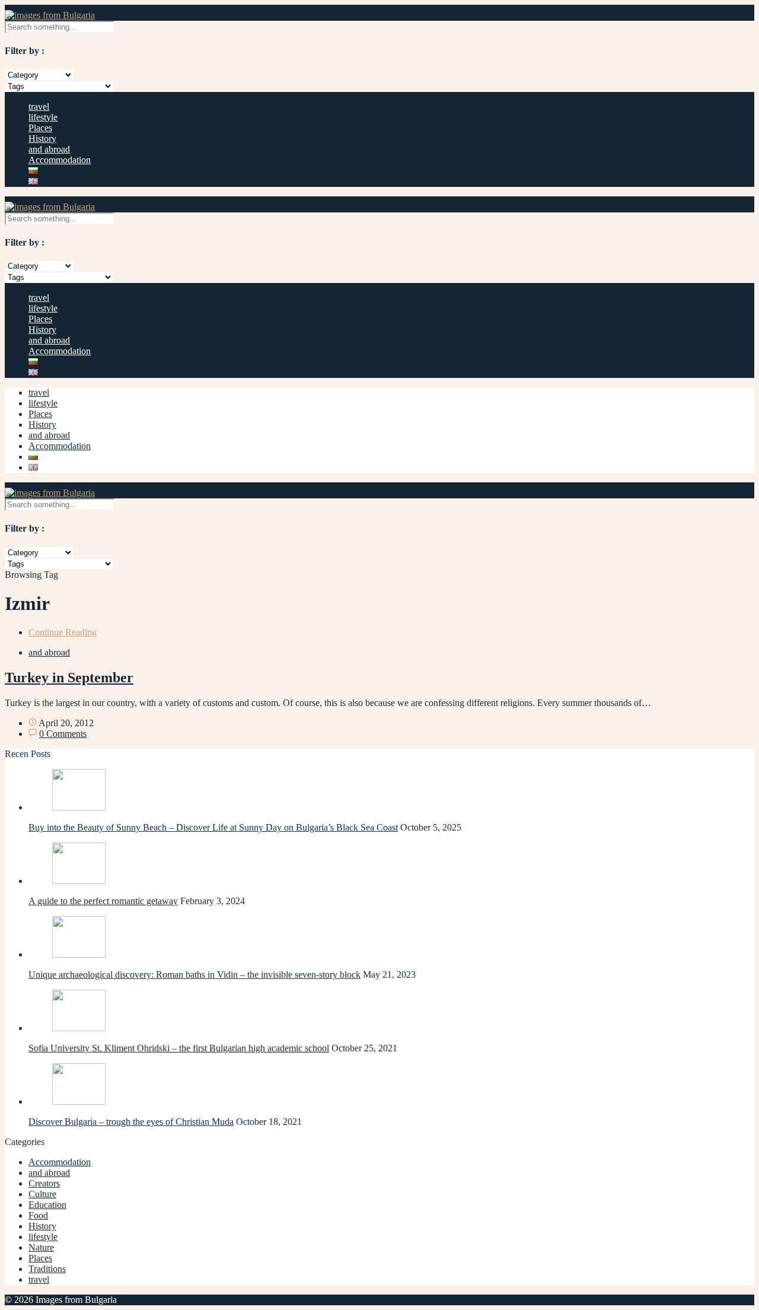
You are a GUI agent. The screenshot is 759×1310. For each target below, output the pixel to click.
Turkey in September (69, 677)
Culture (42, 1194)
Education (47, 1205)
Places (40, 128)
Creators (44, 1183)
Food (38, 1215)
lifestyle (43, 117)
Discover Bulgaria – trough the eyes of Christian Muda (131, 1122)
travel (38, 106)
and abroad (49, 149)
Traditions (47, 1269)
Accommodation (59, 160)
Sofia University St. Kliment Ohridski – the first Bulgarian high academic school (178, 1048)
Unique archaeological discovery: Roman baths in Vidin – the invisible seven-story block (194, 974)
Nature (41, 1247)
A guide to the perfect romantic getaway (103, 901)
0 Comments (63, 734)
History (42, 138)
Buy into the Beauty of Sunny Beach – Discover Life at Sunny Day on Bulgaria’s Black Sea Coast (213, 827)
